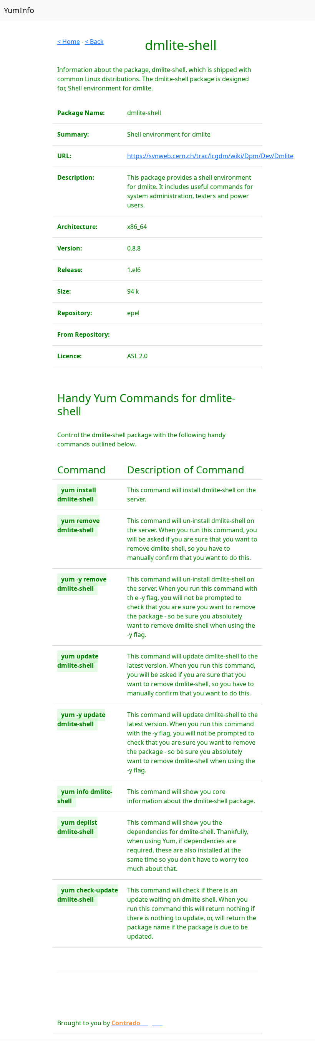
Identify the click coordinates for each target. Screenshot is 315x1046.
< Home (68, 41)
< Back (94, 41)
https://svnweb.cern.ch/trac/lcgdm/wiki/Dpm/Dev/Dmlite (210, 156)
